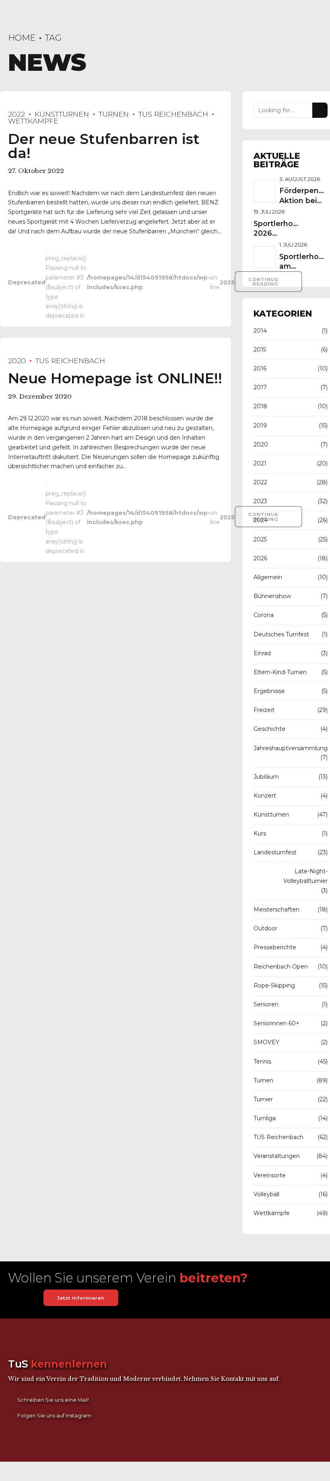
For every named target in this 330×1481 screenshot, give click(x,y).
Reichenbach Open (281, 966)
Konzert (265, 795)
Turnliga (265, 1118)
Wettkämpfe (272, 1213)
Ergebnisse (269, 691)
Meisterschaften (276, 909)
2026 (260, 558)
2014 (260, 330)
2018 (260, 406)
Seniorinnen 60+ (276, 1023)
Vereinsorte (270, 1175)
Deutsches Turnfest (281, 634)
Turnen (114, 114)
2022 (16, 114)
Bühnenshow (272, 596)
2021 (260, 463)
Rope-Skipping (274, 985)
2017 (260, 387)
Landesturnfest (275, 852)
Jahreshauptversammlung (291, 748)
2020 (17, 360)
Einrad (262, 653)
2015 (260, 349)
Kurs (260, 833)
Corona (264, 615)
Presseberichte (275, 947)
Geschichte (269, 728)
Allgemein (268, 577)
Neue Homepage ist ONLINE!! (115, 378)
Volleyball (266, 1194)
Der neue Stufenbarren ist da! (104, 146)
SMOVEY (266, 1042)
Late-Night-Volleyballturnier (305, 876)
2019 (260, 425)
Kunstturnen (62, 114)
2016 (260, 368)
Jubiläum (266, 776)
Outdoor (265, 928)
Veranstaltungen (277, 1156)
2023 (260, 501)
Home (21, 38)
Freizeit (264, 710)
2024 (261, 520)
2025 (260, 539)
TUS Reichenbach (173, 114)
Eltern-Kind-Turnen (280, 672)
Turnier (263, 1099)
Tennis (262, 1061)
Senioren (266, 1004)
